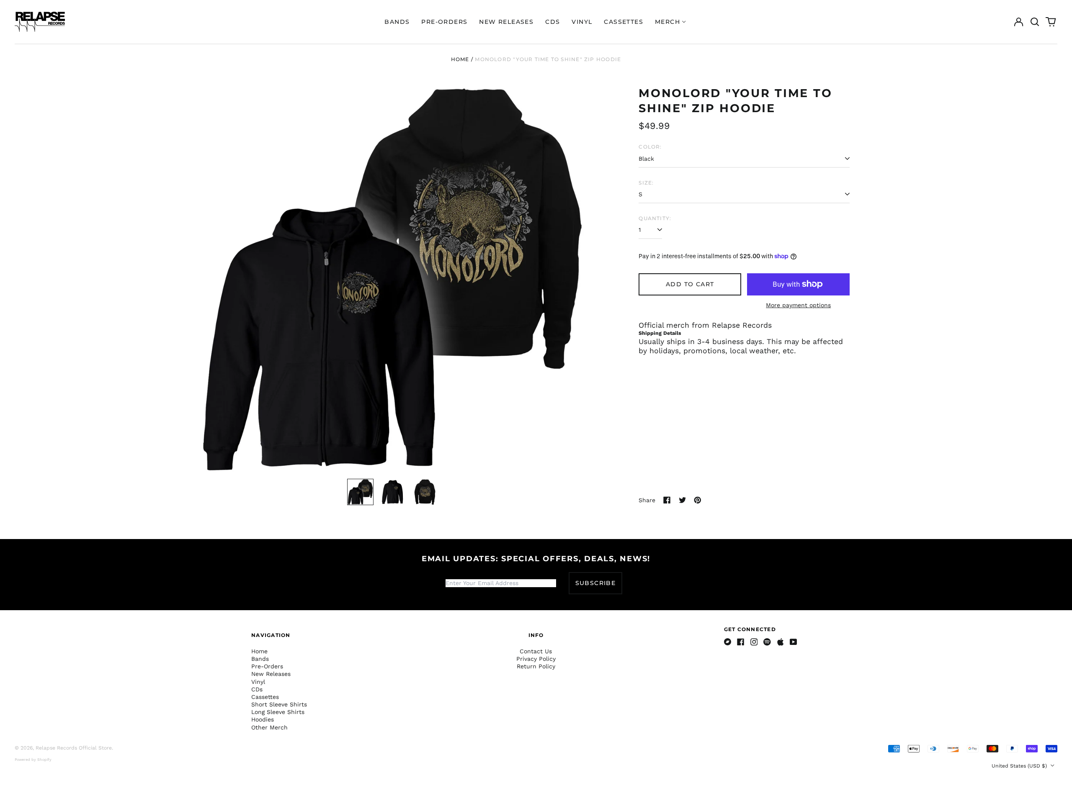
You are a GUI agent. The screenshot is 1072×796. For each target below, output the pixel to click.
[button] (1034, 21)
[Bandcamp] (728, 642)
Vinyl (582, 22)
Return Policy (536, 666)
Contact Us (536, 651)
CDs (552, 22)
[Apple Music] (780, 642)
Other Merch (269, 727)
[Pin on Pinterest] (697, 500)
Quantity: (655, 218)
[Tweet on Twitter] (682, 500)
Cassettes (623, 22)
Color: (650, 147)
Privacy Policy (536, 658)
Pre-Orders (444, 22)
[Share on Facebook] (667, 500)
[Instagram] (754, 642)
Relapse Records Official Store (74, 748)
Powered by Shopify (33, 759)
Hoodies (262, 719)
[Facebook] (741, 642)
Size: (646, 183)
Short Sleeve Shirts (279, 704)
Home (460, 59)
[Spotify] (767, 642)
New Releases (506, 22)
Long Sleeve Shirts (277, 712)
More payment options (798, 305)
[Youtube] (793, 642)
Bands (397, 22)
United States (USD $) (1020, 766)
